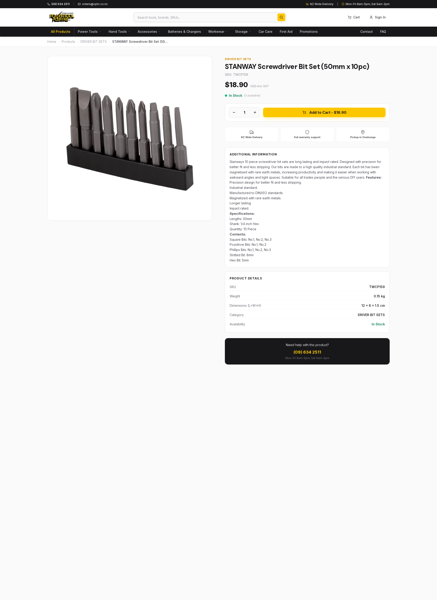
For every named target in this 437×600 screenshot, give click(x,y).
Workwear (216, 31)
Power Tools (88, 31)
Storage (241, 31)
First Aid (286, 31)
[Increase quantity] (255, 112)
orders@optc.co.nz (95, 4)
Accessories (147, 31)
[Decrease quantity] (234, 112)
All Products (60, 31)
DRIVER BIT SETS (94, 41)
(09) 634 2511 (307, 352)
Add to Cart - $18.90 (327, 112)
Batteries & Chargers (184, 31)
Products (68, 41)
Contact (366, 31)
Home (51, 41)
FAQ (383, 31)
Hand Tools (118, 31)
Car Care (265, 31)
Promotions (309, 31)
